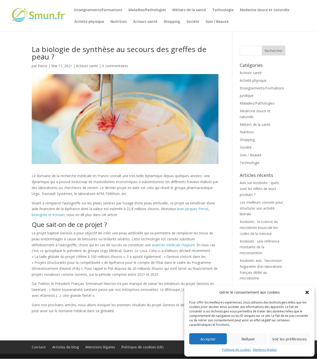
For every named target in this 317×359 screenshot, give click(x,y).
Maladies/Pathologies (147, 10)
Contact (39, 347)
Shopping (172, 22)
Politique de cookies (236, 350)
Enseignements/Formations (98, 10)
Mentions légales (265, 350)
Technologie (223, 10)
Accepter (208, 338)
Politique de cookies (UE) (142, 347)
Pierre (42, 65)
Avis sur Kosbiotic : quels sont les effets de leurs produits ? (259, 188)
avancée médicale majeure (173, 245)
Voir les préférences (289, 338)
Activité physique (89, 22)
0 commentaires (115, 65)
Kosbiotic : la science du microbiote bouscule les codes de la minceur (259, 227)
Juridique (246, 95)
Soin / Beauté (217, 22)
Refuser (248, 338)
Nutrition (118, 22)
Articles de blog (65, 347)
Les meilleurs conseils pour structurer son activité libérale (261, 208)
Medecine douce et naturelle (264, 10)
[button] (307, 292)
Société (192, 22)
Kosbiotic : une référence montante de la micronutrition (260, 247)
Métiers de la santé (189, 10)
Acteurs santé (145, 22)
